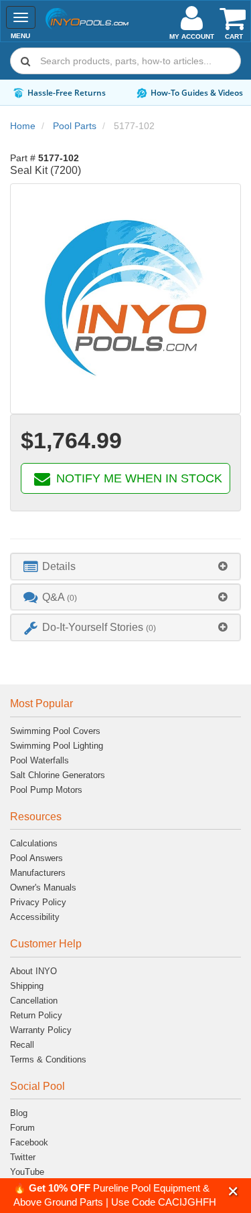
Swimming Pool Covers (55, 731)
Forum (22, 1128)
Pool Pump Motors (46, 790)
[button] (233, 1191)
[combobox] (125, 61)
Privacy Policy (38, 902)
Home (22, 125)
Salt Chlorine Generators (57, 775)
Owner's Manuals (43, 887)
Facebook (29, 1142)
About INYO (33, 971)
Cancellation (34, 1001)
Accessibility (35, 917)
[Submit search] (25, 61)
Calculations (34, 843)
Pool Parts (74, 125)
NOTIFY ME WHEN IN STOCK (137, 478)
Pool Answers (36, 858)
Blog (18, 1113)
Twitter (22, 1157)
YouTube (27, 1172)
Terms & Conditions (48, 1059)
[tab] (125, 566)
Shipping (27, 986)
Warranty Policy (41, 1030)
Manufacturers (38, 873)
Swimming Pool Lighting (56, 746)
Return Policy (36, 1015)
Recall (22, 1045)
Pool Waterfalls (39, 760)
